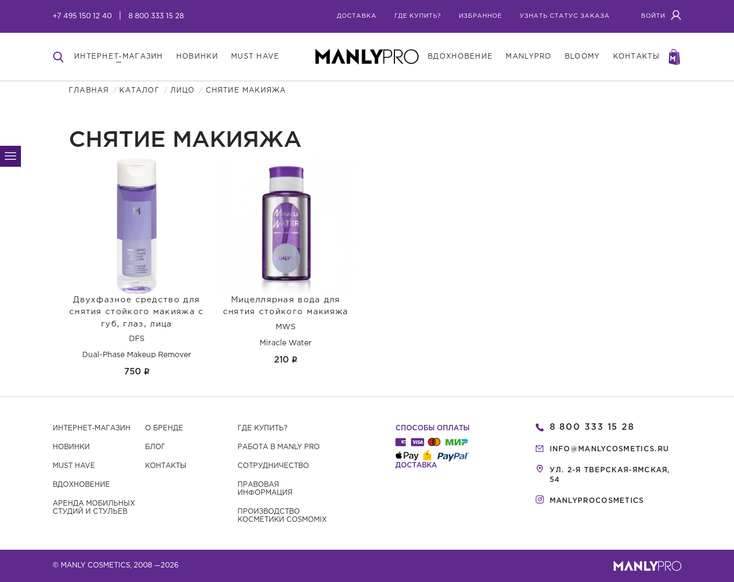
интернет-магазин (118, 57)
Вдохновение (81, 485)
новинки (197, 57)
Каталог (139, 91)
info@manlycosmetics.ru (610, 449)
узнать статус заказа (565, 16)
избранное (480, 16)
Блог (155, 447)
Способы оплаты (432, 428)
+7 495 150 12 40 (82, 16)
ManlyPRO (528, 57)
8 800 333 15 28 (156, 16)
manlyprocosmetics (597, 501)
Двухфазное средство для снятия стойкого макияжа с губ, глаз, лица (136, 312)
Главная (89, 91)
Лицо (182, 91)
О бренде (164, 428)
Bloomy (582, 57)
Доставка (357, 16)
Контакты (165, 466)
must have (255, 57)
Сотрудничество (273, 466)
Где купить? (262, 428)
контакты (636, 57)
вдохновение (460, 57)
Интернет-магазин (92, 428)
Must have (74, 466)
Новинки (71, 447)
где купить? (417, 16)
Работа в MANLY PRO (279, 447)
